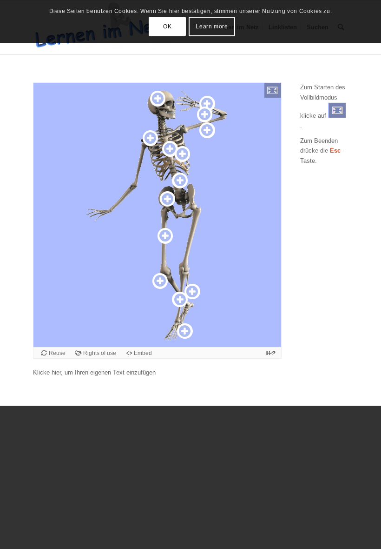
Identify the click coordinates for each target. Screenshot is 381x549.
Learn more (212, 26)
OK (167, 26)
